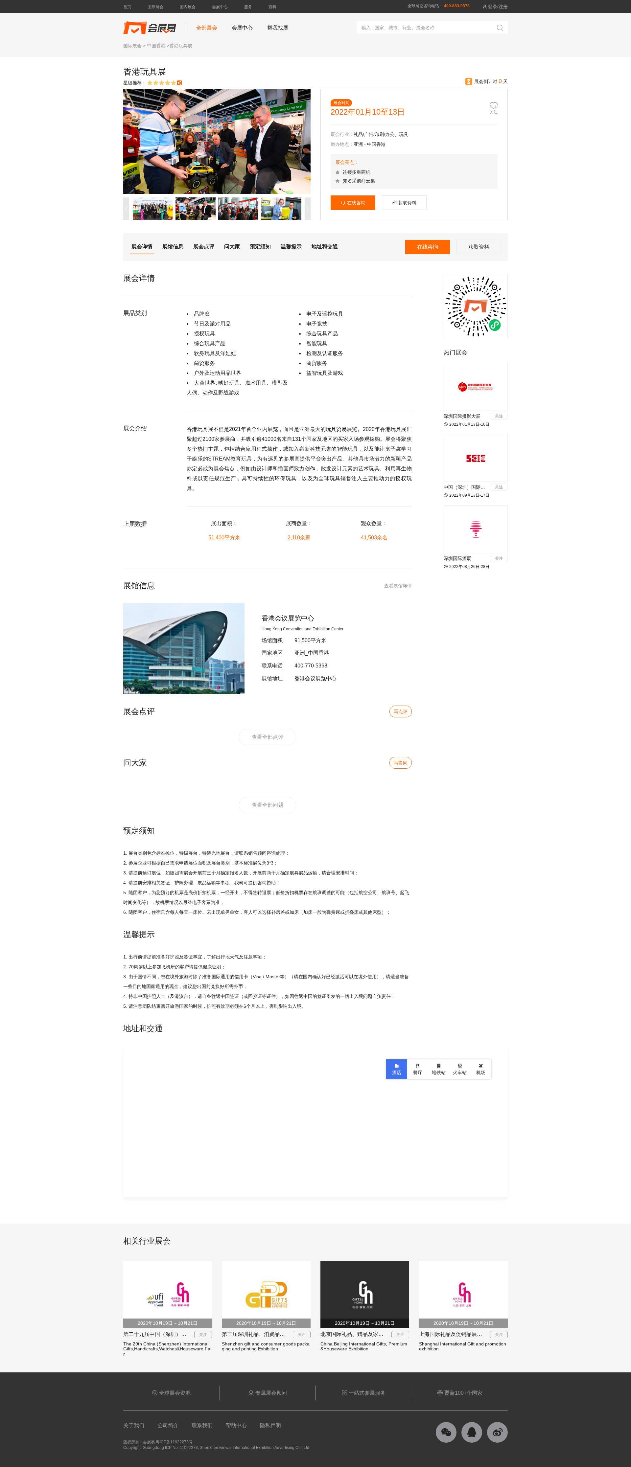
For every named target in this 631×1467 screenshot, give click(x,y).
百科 (272, 7)
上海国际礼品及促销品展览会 (453, 1334)
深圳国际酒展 (457, 558)
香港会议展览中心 (288, 618)
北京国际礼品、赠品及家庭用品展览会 (365, 1334)
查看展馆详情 (398, 585)
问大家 (232, 246)
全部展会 (206, 28)
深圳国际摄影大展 (462, 416)
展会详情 (141, 246)
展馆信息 (172, 246)
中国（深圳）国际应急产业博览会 (478, 487)
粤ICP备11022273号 (174, 1442)
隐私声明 (270, 1425)
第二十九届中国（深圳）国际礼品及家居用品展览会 (183, 1334)
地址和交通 (325, 246)
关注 (499, 416)
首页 (127, 7)
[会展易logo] (149, 24)
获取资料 (407, 202)
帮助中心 (236, 1425)
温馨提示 (291, 246)
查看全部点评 (267, 737)
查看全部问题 (267, 805)
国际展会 (155, 7)
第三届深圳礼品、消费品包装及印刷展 (266, 1334)
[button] (308, 208)
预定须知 (260, 246)
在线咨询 (353, 202)
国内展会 (188, 7)
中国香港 (156, 45)
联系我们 (202, 1425)
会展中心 (220, 7)
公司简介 (167, 1425)
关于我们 (133, 1425)
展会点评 (203, 246)
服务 (248, 7)
